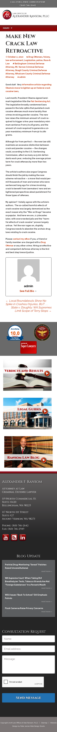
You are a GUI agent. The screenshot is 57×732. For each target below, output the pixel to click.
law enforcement (14, 60)
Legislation (29, 60)
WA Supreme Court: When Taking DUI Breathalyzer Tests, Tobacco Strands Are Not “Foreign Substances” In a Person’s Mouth (27, 581)
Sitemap (44, 723)
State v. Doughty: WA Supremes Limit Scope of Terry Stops (31, 309)
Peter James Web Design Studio (32, 726)
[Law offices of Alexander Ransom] (25, 18)
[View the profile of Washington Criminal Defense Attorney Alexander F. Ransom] (28, 347)
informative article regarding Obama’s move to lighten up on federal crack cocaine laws (28, 87)
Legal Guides (27, 413)
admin (22, 77)
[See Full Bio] (35, 291)
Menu (6, 28)
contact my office (21, 239)
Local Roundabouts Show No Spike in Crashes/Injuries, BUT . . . (27, 302)
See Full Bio (27, 291)
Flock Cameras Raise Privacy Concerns (24, 608)
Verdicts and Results (27, 375)
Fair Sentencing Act (40, 101)
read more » (46, 571)
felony (46, 57)
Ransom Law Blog (28, 452)
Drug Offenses (35, 57)
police (39, 60)
